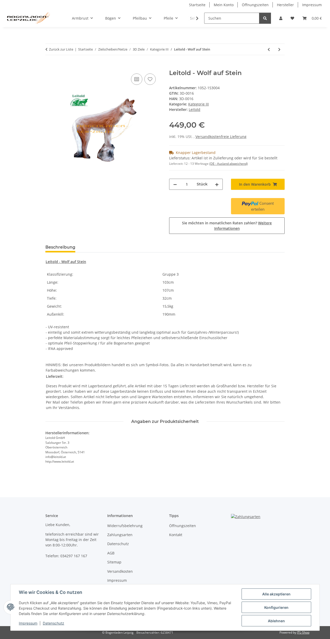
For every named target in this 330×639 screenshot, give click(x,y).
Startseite (197, 4)
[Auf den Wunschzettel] (150, 79)
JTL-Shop (303, 632)
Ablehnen (276, 621)
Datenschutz (53, 623)
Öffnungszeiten (255, 4)
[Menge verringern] (175, 184)
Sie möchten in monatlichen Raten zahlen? (227, 225)
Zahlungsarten (120, 534)
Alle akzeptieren (276, 594)
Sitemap (114, 562)
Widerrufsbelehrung (125, 525)
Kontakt (175, 534)
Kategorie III (198, 104)
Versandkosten (120, 571)
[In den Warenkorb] (49, 66)
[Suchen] (265, 18)
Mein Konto (224, 4)
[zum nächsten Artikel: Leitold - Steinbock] (279, 49)
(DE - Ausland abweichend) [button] (228, 163)
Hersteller (285, 4)
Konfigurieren (276, 607)
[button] (280, 18)
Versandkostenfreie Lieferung (220, 136)
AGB (110, 553)
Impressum (28, 623)
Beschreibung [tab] (60, 247)
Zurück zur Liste (61, 49)
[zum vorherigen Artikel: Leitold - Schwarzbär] (268, 49)
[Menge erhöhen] (216, 184)
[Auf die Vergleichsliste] (136, 79)
